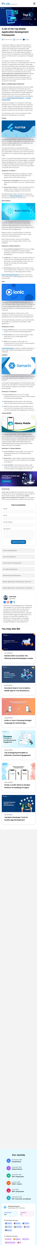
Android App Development (12, 575)
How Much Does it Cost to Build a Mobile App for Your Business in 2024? (17, 690)
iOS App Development (10, 569)
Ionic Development (9, 557)
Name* (5, 509)
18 (27, 39)
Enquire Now (6, 481)
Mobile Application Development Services (17, 582)
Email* (5, 515)
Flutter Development (10, 550)
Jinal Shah (12, 597)
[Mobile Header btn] (34, 3)
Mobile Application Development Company (17, 588)
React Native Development (12, 563)
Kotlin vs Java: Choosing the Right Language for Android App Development (18, 723)
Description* (7, 529)
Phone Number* (8, 522)
